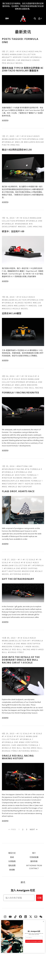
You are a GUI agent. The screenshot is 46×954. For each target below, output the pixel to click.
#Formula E (8, 472)
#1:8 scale (22, 51)
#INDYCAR (7, 478)
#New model (33, 646)
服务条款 (34, 861)
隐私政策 (12, 865)
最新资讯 (23, 31)
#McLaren (29, 142)
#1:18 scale (23, 218)
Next (32, 829)
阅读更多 (5, 120)
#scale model (15, 63)
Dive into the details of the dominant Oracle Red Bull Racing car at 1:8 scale (21, 660)
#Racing (15, 145)
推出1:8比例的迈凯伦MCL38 (17, 149)
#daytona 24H (24, 466)
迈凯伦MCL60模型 (11, 313)
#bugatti (7, 57)
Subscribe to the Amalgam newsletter (34, 941)
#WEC (5, 486)
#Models (7, 308)
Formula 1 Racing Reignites (20, 392)
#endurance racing (13, 469)
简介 (34, 853)
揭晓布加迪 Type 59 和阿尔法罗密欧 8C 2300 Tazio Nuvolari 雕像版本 (22, 69)
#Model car (13, 60)
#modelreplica (10, 480)
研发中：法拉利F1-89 (13, 231)
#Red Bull (37, 748)
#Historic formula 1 (27, 475)
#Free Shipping (29, 568)
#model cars (25, 226)
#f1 (30, 565)
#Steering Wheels (20, 574)
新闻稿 (12, 869)
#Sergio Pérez (16, 652)
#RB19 (34, 649)
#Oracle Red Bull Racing (28, 388)
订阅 (39, 897)
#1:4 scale (14, 562)
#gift (5, 571)
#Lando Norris (23, 302)
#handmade (21, 224)
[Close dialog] (43, 921)
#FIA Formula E (33, 469)
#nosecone (28, 571)
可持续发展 (34, 857)
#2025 (31, 51)
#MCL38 (19, 142)
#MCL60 (37, 302)
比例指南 (12, 861)
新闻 (12, 857)
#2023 (36, 562)
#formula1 (8, 142)
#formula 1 (26, 739)
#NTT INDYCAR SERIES (29, 483)
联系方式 (12, 853)
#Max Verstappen (30, 643)
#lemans (18, 478)
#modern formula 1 (31, 480)
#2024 (31, 297)
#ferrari (20, 221)
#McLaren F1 (21, 305)
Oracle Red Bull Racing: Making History (18, 757)
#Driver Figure (21, 57)
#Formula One (35, 139)
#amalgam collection (23, 54)
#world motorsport (20, 486)
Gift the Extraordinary (18, 578)
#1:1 (19, 136)
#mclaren (7, 305)
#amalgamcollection (14, 139)
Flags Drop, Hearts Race (18, 491)
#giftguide (15, 571)
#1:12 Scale (29, 559)
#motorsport (10, 483)
